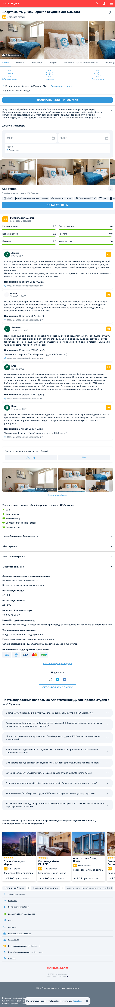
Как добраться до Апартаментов (81, 62)
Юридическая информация (14, 1001)
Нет (84, 457)
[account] (104, 3)
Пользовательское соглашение (16, 998)
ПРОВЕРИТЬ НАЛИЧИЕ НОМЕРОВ (57, 100)
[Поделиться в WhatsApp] (50, 679)
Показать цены (57, 204)
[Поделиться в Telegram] (57, 679)
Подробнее (77, 1001)
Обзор (5, 62)
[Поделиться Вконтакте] (64, 679)
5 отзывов (37, 62)
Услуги (53, 62)
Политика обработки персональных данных (21, 1003)
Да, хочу (31, 457)
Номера (20, 62)
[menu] (111, 3)
